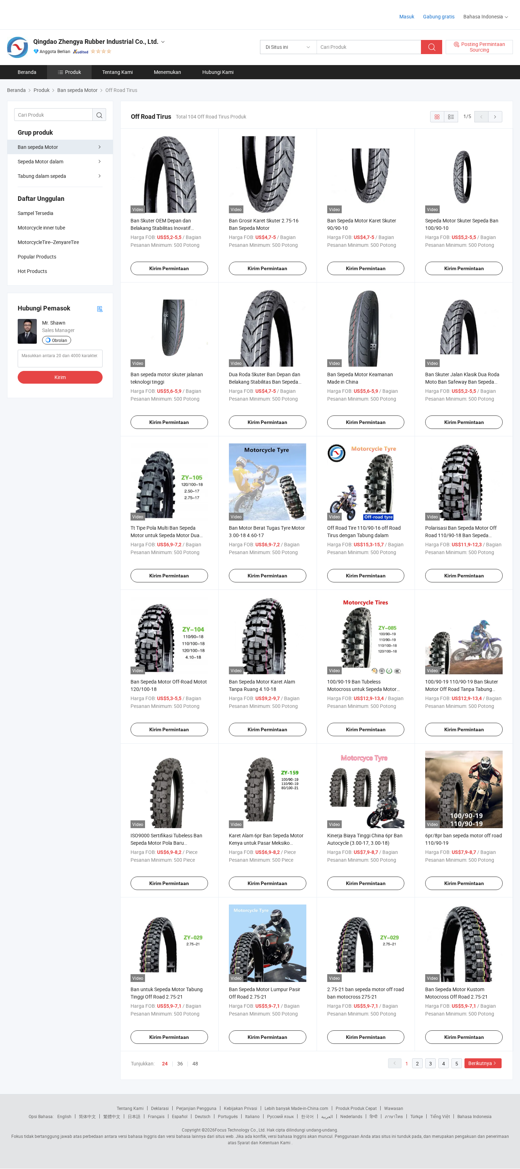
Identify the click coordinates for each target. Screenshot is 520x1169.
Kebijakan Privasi (240, 1108)
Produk (73, 72)
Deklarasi (160, 1108)
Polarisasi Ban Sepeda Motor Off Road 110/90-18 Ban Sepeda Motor (461, 535)
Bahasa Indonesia (474, 1116)
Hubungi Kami (217, 72)
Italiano (252, 1116)
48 (195, 1063)
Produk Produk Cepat (356, 1108)
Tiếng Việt (440, 1116)
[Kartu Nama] (100, 308)
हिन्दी (373, 1116)
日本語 (134, 1116)
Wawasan (393, 1108)
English (64, 1116)
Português (228, 1116)
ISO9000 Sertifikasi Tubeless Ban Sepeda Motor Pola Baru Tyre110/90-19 (166, 843)
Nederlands (351, 1116)
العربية (327, 1116)
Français (156, 1116)
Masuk (406, 16)
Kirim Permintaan (169, 268)
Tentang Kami (117, 72)
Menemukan (167, 72)
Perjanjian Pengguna (196, 1108)
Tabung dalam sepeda (42, 176)
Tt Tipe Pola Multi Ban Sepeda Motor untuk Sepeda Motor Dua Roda (165, 535)
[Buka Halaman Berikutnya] (495, 116)
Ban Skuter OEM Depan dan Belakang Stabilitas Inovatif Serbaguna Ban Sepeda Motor (163, 228)
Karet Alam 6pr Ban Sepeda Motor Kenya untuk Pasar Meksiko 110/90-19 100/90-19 (266, 843)
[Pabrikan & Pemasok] (52, 14)
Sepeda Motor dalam (40, 161)
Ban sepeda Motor (38, 147)
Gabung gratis (439, 16)
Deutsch (202, 1116)
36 (180, 1063)
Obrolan (59, 340)
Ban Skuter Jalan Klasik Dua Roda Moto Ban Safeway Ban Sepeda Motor (462, 381)
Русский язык (280, 1116)
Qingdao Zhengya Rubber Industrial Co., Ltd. (95, 41)
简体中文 (87, 1116)
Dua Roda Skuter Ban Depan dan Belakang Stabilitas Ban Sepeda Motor (264, 381)
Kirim (60, 377)
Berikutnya (480, 1063)
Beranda (27, 72)
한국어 (307, 1116)
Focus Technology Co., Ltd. (240, 1130)
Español (179, 1116)
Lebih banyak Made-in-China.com (296, 1108)
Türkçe (416, 1116)
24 (165, 1063)
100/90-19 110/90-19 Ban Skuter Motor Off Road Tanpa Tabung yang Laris (461, 689)
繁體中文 (111, 1116)
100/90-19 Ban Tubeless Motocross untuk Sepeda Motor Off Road (362, 689)
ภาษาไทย (394, 1116)
